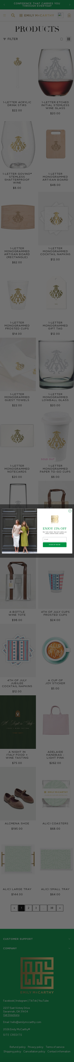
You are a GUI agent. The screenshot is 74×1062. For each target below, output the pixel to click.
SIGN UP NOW (54, 545)
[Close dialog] (69, 510)
